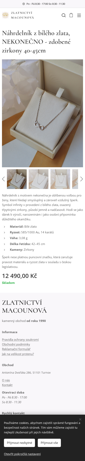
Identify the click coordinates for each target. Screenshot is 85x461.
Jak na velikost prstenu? (18, 354)
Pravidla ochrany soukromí (20, 339)
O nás (6, 380)
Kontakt (7, 385)
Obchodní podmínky (16, 344)
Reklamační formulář (16, 349)
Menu (79, 15)
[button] (63, 15)
